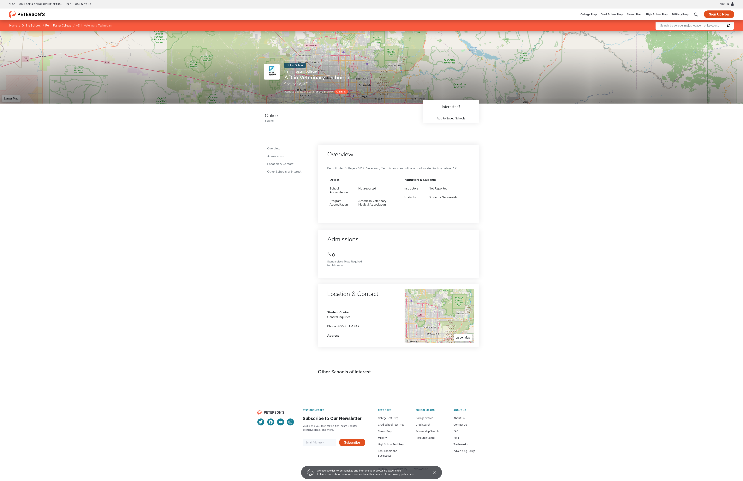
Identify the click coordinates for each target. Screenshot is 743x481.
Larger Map (11, 98)
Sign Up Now (719, 14)
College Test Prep (388, 418)
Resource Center (425, 437)
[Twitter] (260, 421)
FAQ (69, 4)
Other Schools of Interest (284, 172)
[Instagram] (290, 421)
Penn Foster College (58, 25)
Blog (12, 4)
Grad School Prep (612, 14)
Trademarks (461, 444)
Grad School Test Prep (391, 424)
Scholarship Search (427, 431)
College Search (424, 418)
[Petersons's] (27, 14)
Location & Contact (280, 164)
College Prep (588, 14)
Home (13, 25)
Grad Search (423, 424)
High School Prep (657, 14)
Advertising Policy (464, 451)
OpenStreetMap (716, 33)
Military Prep (680, 14)
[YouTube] (280, 421)
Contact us (83, 4)
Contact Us (460, 424)
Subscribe (352, 442)
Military (382, 437)
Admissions (275, 156)
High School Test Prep (391, 444)
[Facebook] (270, 421)
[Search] (696, 14)
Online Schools (31, 25)
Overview (273, 148)
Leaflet (697, 33)
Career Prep (634, 14)
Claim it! (341, 91)
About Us (459, 418)
